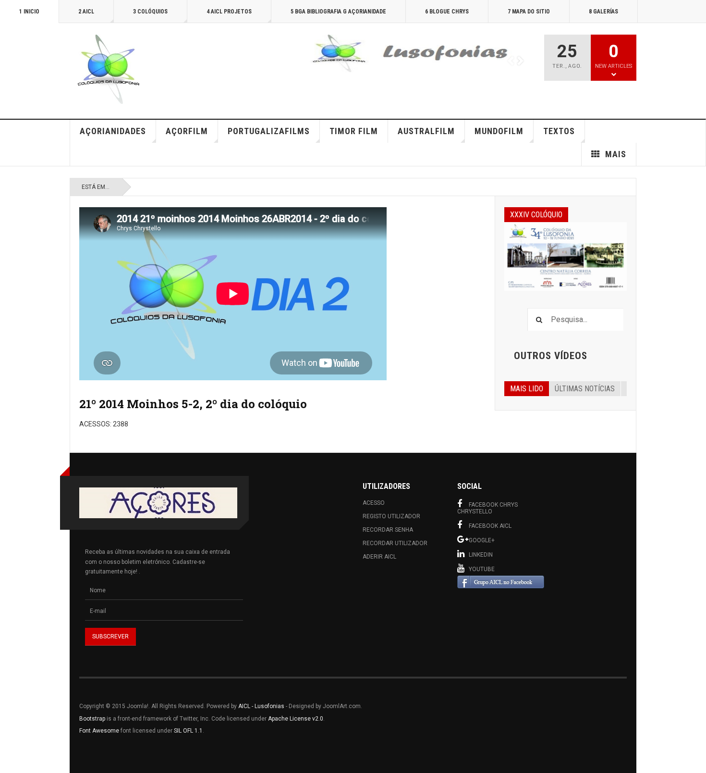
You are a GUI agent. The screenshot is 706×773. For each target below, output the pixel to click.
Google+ (482, 540)
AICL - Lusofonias (261, 706)
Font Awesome (99, 730)
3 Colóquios (150, 11)
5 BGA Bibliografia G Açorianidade (338, 11)
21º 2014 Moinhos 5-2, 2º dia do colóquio (193, 403)
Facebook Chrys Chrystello (487, 508)
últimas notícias (585, 388)
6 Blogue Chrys (447, 11)
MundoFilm (499, 131)
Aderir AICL (379, 556)
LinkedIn (481, 554)
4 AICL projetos (229, 11)
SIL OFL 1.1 (188, 730)
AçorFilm (187, 131)
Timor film (353, 131)
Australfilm (426, 131)
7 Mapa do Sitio (529, 11)
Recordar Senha (388, 529)
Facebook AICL (490, 526)
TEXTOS (559, 131)
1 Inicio (29, 11)
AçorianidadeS (113, 131)
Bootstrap (92, 718)
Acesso (374, 502)
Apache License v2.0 (295, 718)
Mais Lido (526, 388)
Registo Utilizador (391, 516)
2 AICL (86, 11)
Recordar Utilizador (395, 543)
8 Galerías (603, 11)
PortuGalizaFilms (269, 131)
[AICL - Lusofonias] (108, 69)
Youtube (482, 569)
